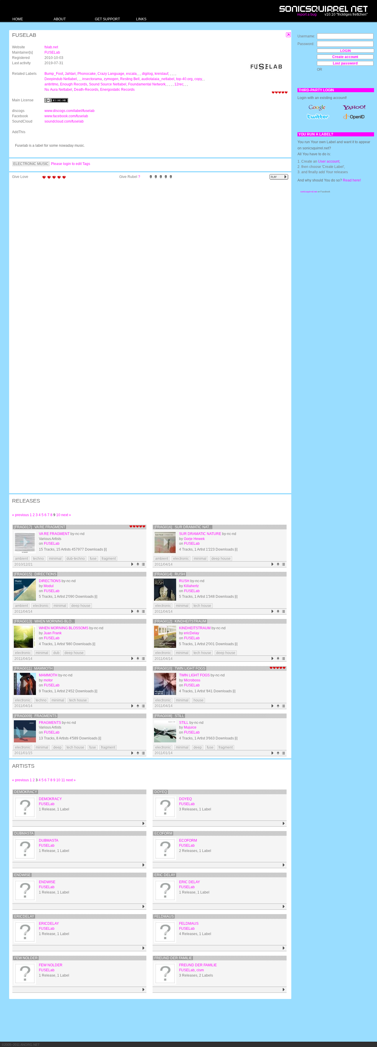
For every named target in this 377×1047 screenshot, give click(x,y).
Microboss (192, 680)
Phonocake (86, 74)
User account (328, 161)
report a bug (307, 14)
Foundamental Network (147, 84)
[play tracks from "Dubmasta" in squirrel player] (143, 865)
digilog (147, 74)
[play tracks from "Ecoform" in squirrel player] (284, 865)
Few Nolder (26, 958)
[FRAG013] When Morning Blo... (44, 621)
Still (183, 723)
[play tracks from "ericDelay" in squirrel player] (143, 948)
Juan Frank (53, 633)
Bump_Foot (53, 74)
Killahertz (191, 586)
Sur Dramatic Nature (200, 534)
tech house (202, 606)
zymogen (111, 79)
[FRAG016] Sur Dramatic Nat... (182, 527)
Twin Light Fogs (194, 675)
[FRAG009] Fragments (35, 716)
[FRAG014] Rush (169, 574)
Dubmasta (24, 833)
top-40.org (184, 79)
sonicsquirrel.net (308, 191)
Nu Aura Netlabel (58, 89)
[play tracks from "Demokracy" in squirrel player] (143, 823)
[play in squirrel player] (25, 542)
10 (58, 515)
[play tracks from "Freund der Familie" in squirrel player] (284, 989)
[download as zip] (138, 564)
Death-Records (86, 89)
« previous (20, 515)
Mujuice (190, 727)
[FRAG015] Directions (35, 574)
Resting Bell (130, 79)
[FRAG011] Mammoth (33, 668)
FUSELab (52, 52)
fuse (93, 558)
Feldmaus (164, 916)
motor (48, 680)
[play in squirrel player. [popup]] (278, 177)
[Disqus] (147, 258)
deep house (221, 558)
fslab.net (51, 47)
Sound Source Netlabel (107, 84)
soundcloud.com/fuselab (64, 121)
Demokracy (25, 792)
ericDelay (191, 633)
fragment (109, 558)
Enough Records (73, 84)
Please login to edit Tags (70, 164)
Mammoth (48, 675)
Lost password (345, 63)
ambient (21, 558)
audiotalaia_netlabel (157, 79)
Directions (50, 581)
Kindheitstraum (195, 628)
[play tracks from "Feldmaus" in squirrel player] (284, 948)
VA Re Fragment (54, 534)
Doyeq (160, 792)
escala (131, 74)
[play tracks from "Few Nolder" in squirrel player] (143, 989)
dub (56, 653)
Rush (184, 581)
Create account (345, 57)
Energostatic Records (117, 89)
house (199, 700)
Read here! (352, 180)
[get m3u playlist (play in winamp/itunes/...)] (143, 564)
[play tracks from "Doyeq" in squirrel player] (284, 823)
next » (66, 515)
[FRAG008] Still (169, 716)
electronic (181, 558)
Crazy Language (110, 74)
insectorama (92, 79)
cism (200, 970)
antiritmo (51, 84)
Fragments (50, 723)
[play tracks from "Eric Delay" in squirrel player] (284, 906)
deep (57, 747)
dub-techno (76, 558)
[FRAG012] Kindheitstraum (180, 621)
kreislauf (161, 74)
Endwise (22, 875)
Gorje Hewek (194, 539)
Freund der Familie (173, 958)
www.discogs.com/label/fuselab (69, 111)
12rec (178, 84)
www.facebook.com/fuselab (66, 116)
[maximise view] (288, 35)
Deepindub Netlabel (60, 79)
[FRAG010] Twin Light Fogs (179, 668)
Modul (49, 586)
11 (63, 780)
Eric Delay (164, 875)
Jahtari (70, 74)
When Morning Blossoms (63, 628)
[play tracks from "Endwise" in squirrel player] (143, 906)
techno (38, 558)
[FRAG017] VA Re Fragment (39, 527)
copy (198, 79)
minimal (55, 558)
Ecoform (163, 833)
